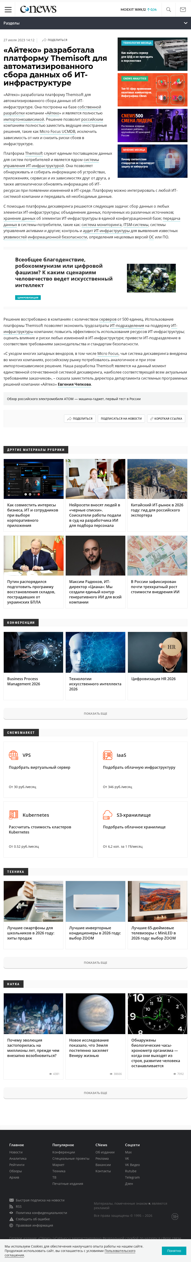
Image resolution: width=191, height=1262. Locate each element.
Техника (58, 1171)
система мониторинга (102, 224)
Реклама (102, 1158)
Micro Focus (108, 353)
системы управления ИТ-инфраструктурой (51, 162)
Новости (16, 1152)
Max (128, 1152)
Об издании (105, 1152)
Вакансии (103, 1165)
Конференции (63, 1152)
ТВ (54, 1177)
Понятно (174, 1250)
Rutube (130, 1171)
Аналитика (18, 1158)
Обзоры (15, 1171)
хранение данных (19, 218)
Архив (14, 1177)
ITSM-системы (135, 224)
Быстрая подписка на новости (40, 1200)
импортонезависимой (23, 119)
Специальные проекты (70, 1158)
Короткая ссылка (168, 419)
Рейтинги (16, 1165)
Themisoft (34, 153)
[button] (168, 10)
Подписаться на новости (121, 419)
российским (92, 119)
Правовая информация (34, 1225)
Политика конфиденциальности (41, 1213)
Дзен (129, 1183)
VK (127, 1158)
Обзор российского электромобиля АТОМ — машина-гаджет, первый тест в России (74, 399)
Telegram (132, 1177)
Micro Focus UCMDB (57, 131)
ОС (151, 237)
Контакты (103, 1171)
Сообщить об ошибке (33, 1219)
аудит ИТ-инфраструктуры (106, 230)
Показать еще (95, 713)
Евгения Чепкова (74, 384)
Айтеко (53, 113)
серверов (107, 319)
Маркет (58, 1165)
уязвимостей (15, 237)
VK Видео (132, 1165)
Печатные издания (67, 1183)
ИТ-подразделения (127, 325)
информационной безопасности (57, 237)
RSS (19, 1206)
